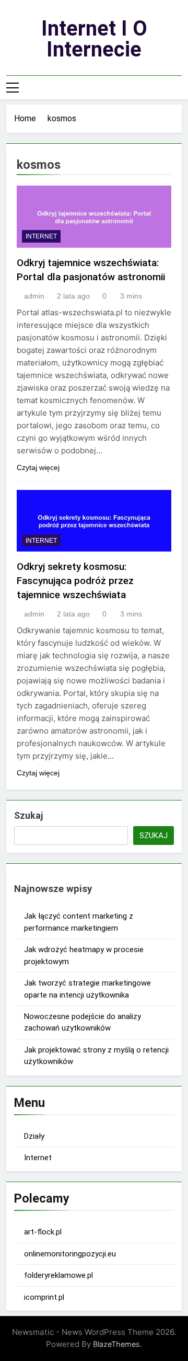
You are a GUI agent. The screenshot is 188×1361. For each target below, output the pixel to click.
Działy (34, 1136)
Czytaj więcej (38, 467)
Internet (41, 236)
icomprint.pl (44, 1297)
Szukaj (28, 815)
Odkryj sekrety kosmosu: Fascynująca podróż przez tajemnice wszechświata (75, 581)
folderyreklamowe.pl (58, 1275)
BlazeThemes (116, 1344)
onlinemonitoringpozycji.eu (70, 1254)
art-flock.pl (43, 1232)
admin (34, 296)
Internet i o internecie (94, 39)
